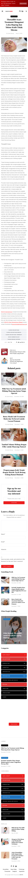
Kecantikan (14, 659)
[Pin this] (22, 342)
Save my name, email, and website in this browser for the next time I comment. (13, 560)
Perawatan (14, 16)
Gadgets (14, 871)
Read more (23, 3)
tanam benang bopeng (14, 339)
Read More (14, 724)
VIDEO (14, 697)
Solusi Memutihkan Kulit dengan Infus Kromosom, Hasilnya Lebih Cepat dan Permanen (17, 856)
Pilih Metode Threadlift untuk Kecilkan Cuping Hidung (12, 635)
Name (3, 534)
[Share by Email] (24, 342)
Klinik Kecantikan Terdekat (14, 334)
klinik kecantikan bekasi (14, 332)
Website (3, 549)
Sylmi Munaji (11, 33)
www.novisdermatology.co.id (19, 324)
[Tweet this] (18, 342)
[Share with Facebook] (16, 342)
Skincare (14, 688)
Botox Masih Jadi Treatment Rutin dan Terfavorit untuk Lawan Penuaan (14, 419)
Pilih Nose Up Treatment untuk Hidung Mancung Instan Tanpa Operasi (14, 391)
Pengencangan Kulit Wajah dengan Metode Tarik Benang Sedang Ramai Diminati (14, 472)
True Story (14, 693)
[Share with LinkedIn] (20, 342)
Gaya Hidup (14, 655)
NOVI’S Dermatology (6, 312)
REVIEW (14, 684)
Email (3, 542)
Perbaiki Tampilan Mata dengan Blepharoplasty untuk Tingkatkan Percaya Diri (11, 762)
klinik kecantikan (14, 330)
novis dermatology (14, 337)
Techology (21, 869)
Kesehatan (14, 663)
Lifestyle (14, 667)
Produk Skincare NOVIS (14, 680)
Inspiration (21, 871)
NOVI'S (21, 874)
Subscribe (14, 502)
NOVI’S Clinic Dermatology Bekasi (13, 322)
